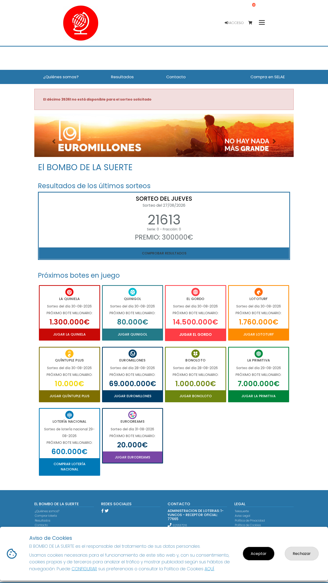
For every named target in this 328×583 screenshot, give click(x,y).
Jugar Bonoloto (195, 396)
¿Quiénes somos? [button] (61, 77)
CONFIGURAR (84, 569)
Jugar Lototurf (258, 334)
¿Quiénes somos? (47, 511)
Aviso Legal (242, 516)
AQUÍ (209, 569)
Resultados (42, 520)
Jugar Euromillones (132, 396)
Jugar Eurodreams (132, 457)
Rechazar (302, 553)
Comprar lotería (46, 516)
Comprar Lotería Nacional (69, 467)
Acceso (236, 22)
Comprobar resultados (164, 253)
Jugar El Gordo (195, 334)
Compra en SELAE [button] (267, 77)
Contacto (41, 525)
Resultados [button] (122, 77)
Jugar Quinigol (132, 334)
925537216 (180, 525)
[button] (53, 141)
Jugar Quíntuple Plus (69, 396)
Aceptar (259, 553)
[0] (252, 23)
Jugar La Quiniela (69, 334)
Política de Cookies (248, 525)
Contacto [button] (176, 77)
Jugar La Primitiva (258, 396)
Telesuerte (242, 511)
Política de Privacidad (250, 520)
